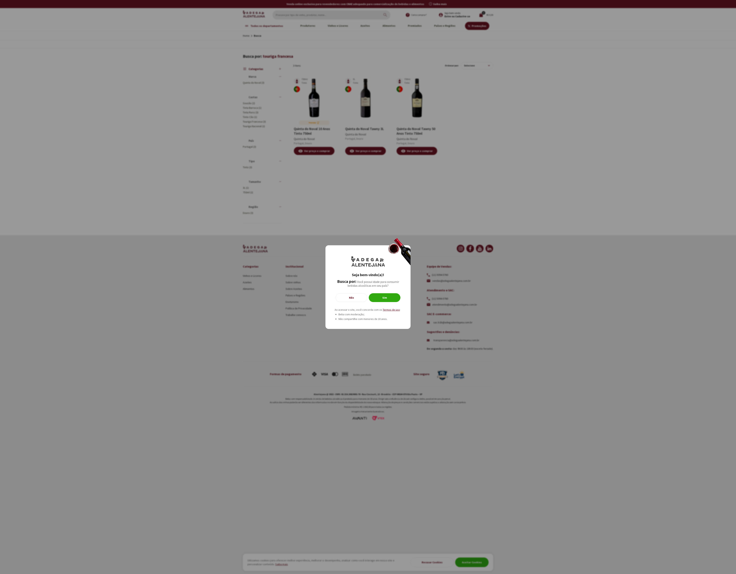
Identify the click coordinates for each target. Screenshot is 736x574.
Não (351, 297)
